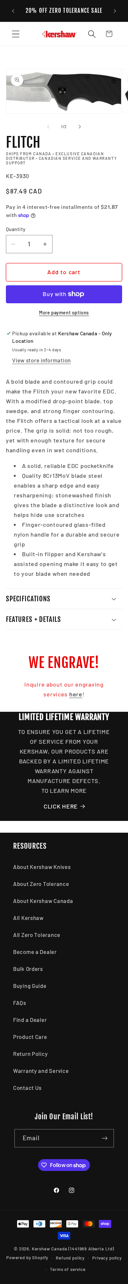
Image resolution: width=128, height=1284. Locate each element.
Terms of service (67, 1269)
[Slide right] (80, 127)
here (75, 694)
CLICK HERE (61, 806)
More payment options (64, 312)
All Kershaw (28, 917)
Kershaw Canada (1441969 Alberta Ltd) (73, 1248)
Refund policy (70, 1257)
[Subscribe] (105, 1138)
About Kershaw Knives (42, 866)
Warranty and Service (41, 1070)
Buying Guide (30, 985)
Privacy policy (107, 1257)
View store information (41, 360)
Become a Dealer (35, 951)
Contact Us (27, 1087)
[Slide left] (48, 127)
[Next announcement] (115, 11)
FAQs (19, 1002)
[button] (16, 33)
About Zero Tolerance (41, 883)
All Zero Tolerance (36, 934)
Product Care (30, 1036)
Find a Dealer (30, 1019)
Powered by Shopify (27, 1257)
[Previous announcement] (13, 11)
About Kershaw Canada (43, 900)
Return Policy (30, 1053)
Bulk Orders (28, 968)
